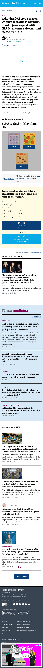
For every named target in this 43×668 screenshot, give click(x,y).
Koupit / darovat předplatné (11, 639)
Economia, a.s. (15, 593)
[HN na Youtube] (29, 604)
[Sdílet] (37, 11)
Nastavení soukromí (23, 627)
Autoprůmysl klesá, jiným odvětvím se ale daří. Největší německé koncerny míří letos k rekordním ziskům (20, 484)
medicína (20, 310)
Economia (5, 627)
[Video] (4, 271)
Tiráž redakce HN (7, 624)
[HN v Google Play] (9, 613)
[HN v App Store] (23, 613)
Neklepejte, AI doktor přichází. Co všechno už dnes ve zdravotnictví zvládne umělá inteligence (21, 410)
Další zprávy (21, 576)
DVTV (8, 37)
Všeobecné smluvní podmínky (26, 630)
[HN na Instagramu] (20, 604)
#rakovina (16, 113)
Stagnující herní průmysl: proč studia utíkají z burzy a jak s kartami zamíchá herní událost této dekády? (20, 552)
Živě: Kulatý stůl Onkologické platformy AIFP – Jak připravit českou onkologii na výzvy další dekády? (21, 392)
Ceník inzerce (6, 634)
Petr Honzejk (13, 505)
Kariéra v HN (6, 630)
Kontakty (5, 621)
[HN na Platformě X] (14, 604)
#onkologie (26, 113)
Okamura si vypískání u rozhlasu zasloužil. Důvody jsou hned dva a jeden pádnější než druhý (20, 511)
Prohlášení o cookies (23, 624)
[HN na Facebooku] (17, 604)
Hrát (14, 147)
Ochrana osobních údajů (24, 621)
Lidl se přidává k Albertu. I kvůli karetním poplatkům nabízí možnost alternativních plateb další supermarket (21, 449)
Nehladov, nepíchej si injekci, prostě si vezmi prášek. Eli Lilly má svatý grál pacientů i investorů (20, 327)
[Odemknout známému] (40, 11)
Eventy (4, 642)
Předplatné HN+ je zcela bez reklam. (31, 252)
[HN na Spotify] (26, 604)
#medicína (7, 113)
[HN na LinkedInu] (23, 604)
